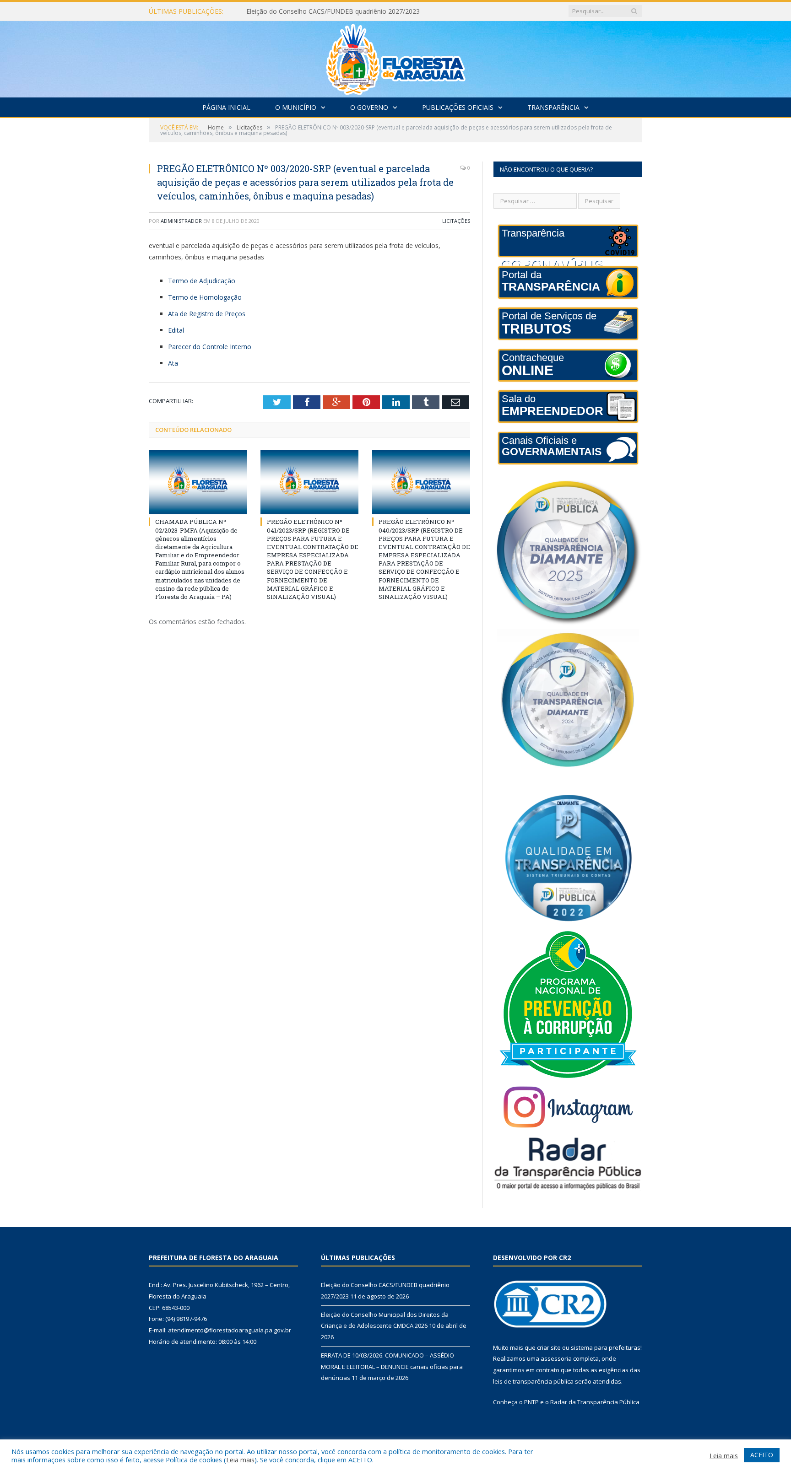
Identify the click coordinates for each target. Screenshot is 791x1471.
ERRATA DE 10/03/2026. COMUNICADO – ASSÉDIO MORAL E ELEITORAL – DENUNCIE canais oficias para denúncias (392, 1366)
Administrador (181, 220)
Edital (176, 330)
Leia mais (240, 1459)
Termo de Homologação (205, 297)
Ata (173, 363)
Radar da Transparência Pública (594, 1402)
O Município (295, 107)
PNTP (531, 1402)
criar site (549, 1347)
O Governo (369, 107)
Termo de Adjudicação (201, 280)
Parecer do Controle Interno (209, 346)
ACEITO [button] (761, 1454)
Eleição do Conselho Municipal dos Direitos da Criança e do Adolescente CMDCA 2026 (351, 11)
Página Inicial (226, 107)
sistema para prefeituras (605, 1347)
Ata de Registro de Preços (206, 313)
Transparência (553, 107)
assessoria (556, 1358)
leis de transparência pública (533, 1381)
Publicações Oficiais (457, 107)
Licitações (456, 220)
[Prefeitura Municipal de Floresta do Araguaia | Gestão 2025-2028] (395, 57)
